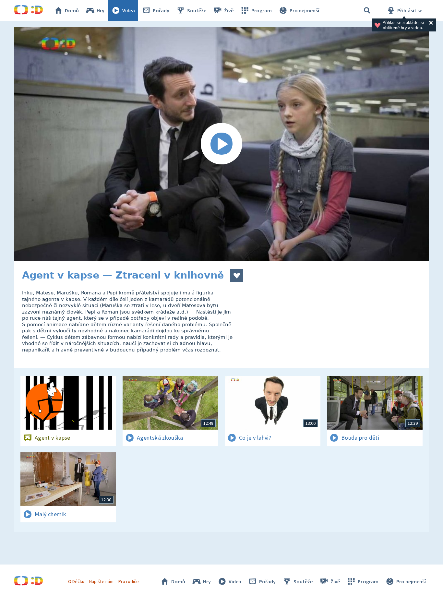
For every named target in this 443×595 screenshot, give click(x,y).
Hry (100, 10)
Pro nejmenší (304, 10)
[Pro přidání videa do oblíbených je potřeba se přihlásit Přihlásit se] (236, 275)
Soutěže (196, 10)
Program (261, 10)
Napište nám (101, 581)
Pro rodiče (128, 581)
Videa (128, 10)
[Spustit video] (221, 144)
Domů (72, 10)
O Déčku (76, 581)
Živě (228, 10)
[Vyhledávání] (367, 10)
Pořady (161, 10)
